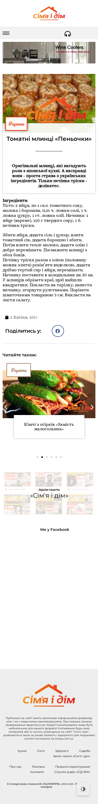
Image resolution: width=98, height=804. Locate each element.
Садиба (84, 751)
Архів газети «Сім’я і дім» (71, 756)
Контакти (37, 772)
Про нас (15, 766)
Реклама (38, 766)
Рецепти (16, 123)
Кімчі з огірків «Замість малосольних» (49, 426)
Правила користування (72, 766)
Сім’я (41, 751)
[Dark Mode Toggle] (83, 789)
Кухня (22, 751)
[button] (58, 331)
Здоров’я (62, 751)
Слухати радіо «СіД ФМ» (72, 772)
